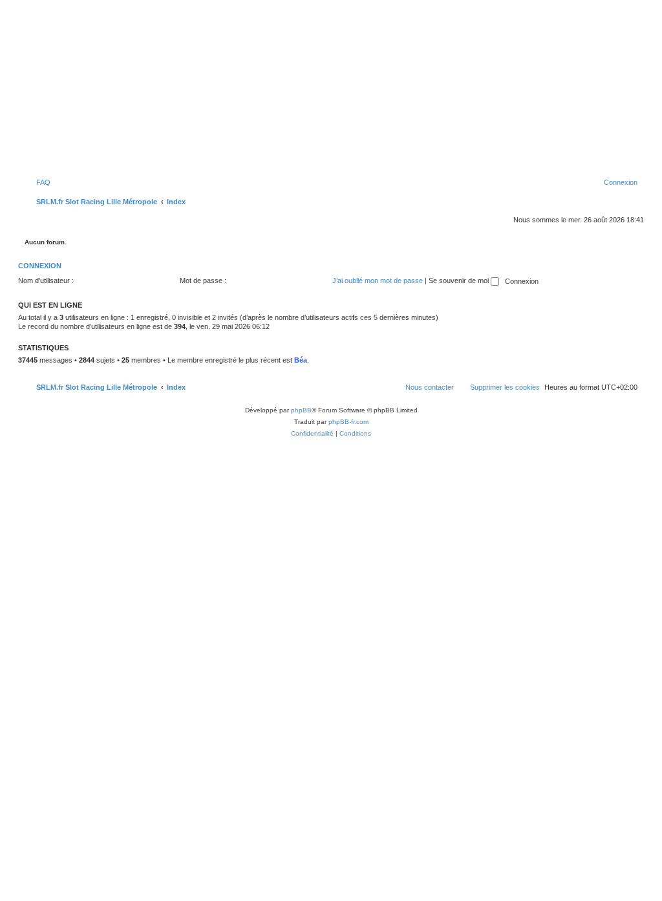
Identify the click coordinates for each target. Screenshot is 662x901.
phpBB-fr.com (348, 421)
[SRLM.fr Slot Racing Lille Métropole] (331, 96)
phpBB (301, 410)
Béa (300, 360)
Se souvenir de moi (460, 280)
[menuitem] (37, 182)
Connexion (39, 266)
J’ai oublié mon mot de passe (377, 280)
